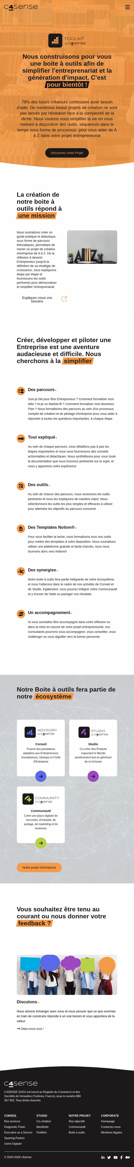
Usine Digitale (13, 1143)
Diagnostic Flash (14, 1126)
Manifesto (42, 1126)
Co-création (43, 1121)
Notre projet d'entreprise (39, 867)
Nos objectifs (77, 1121)
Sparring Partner (14, 1138)
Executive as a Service (18, 1132)
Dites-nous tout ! (32, 1029)
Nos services (12, 1121)
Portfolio (41, 1132)
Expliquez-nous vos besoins (37, 299)
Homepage (108, 1121)
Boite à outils (77, 1132)
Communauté (77, 1126)
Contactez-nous (111, 1126)
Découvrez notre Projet (67, 153)
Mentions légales (111, 1132)
